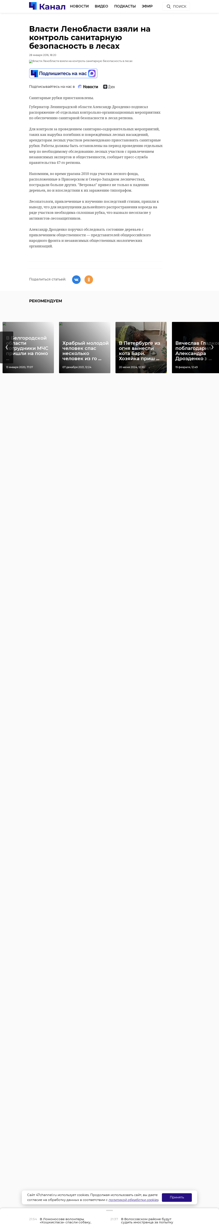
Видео (101, 6)
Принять (177, 1197)
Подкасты (125, 6)
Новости (79, 6)
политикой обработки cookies (133, 1200)
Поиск (179, 6)
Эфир (147, 6)
